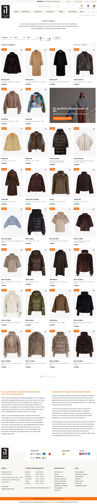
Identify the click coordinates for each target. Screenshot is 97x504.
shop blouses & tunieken (62, 118)
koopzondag (40, 488)
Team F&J (61, 498)
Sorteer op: (77, 45)
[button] (21, 50)
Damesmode (87, 15)
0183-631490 (4, 486)
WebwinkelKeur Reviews (51, 502)
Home (81, 15)
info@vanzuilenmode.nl (7, 489)
